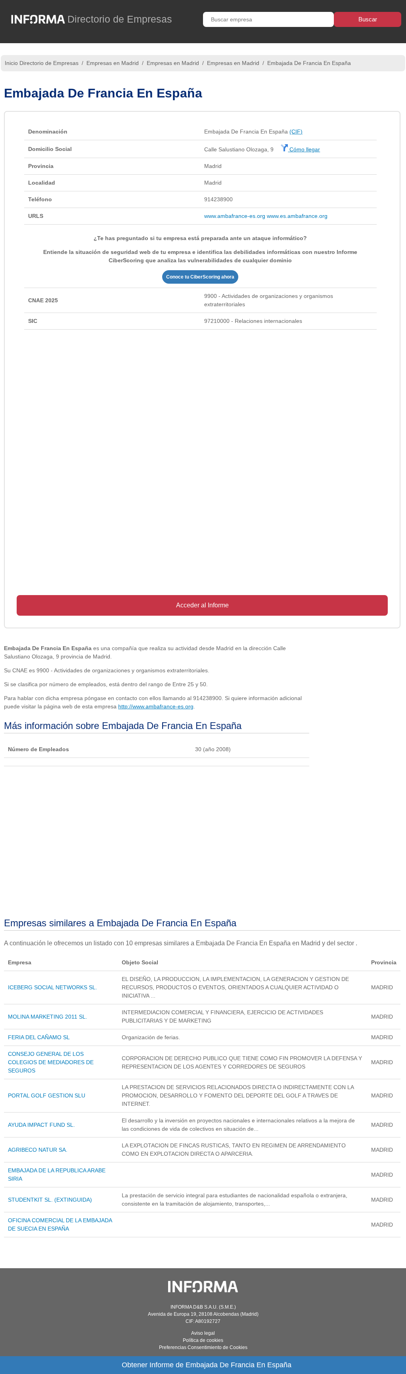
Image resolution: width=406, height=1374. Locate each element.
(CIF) (296, 131)
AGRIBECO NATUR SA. (37, 1150)
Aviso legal (203, 1333)
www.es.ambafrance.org (297, 216)
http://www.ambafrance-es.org (155, 706)
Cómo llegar (304, 149)
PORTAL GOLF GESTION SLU (46, 1095)
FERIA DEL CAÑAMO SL (39, 1037)
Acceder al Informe (202, 605)
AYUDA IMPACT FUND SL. (41, 1125)
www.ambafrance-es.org (234, 216)
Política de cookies (203, 1340)
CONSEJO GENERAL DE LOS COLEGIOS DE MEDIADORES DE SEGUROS (51, 1062)
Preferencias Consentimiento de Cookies (203, 1347)
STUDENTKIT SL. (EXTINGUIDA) (50, 1200)
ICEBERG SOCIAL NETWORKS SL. (52, 987)
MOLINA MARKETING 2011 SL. (47, 1016)
